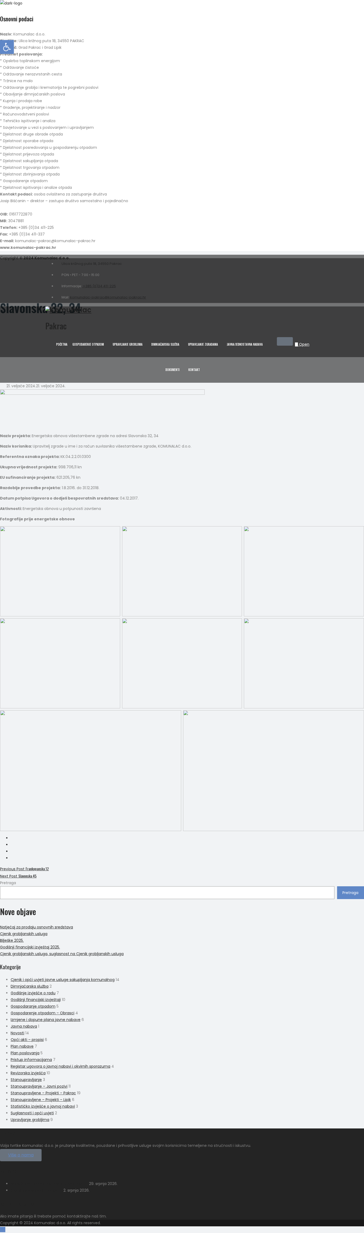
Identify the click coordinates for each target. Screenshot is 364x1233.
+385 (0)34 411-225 (99, 286)
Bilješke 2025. (12, 940)
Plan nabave (22, 1046)
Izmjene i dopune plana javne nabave (45, 1019)
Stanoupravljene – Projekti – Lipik (41, 1099)
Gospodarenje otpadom (88, 344)
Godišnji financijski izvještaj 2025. (30, 947)
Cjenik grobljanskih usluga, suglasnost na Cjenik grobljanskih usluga (62, 953)
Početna (61, 344)
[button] (21, 1155)
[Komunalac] (172, 310)
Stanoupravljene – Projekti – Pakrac (43, 1093)
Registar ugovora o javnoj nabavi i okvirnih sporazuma (60, 1066)
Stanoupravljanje (26, 1079)
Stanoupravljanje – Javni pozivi (39, 1086)
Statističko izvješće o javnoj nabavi (43, 1106)
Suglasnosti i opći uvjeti (32, 1113)
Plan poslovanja (25, 1053)
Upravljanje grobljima (128, 344)
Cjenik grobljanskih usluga (23, 933)
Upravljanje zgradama (203, 344)
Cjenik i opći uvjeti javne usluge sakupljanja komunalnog (63, 979)
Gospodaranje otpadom (33, 1006)
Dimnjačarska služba (165, 344)
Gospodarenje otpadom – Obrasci (42, 1013)
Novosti (17, 1033)
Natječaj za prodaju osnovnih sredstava (36, 927)
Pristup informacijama (31, 1059)
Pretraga (8, 882)
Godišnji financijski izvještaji (36, 999)
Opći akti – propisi (27, 1039)
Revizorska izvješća (28, 1073)
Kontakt (194, 370)
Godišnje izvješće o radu (33, 993)
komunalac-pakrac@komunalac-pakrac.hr (107, 297)
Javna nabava (24, 1026)
